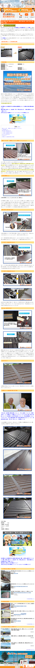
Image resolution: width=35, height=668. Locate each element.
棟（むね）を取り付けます (6, 134)
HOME (2, 19)
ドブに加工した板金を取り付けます (7, 133)
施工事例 (5, 19)
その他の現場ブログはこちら (30, 649)
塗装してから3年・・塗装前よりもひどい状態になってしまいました (12, 128)
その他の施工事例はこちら (30, 624)
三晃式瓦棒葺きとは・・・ (6, 129)
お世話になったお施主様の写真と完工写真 (8, 136)
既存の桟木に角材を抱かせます (6, 130)
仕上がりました (4, 135)
